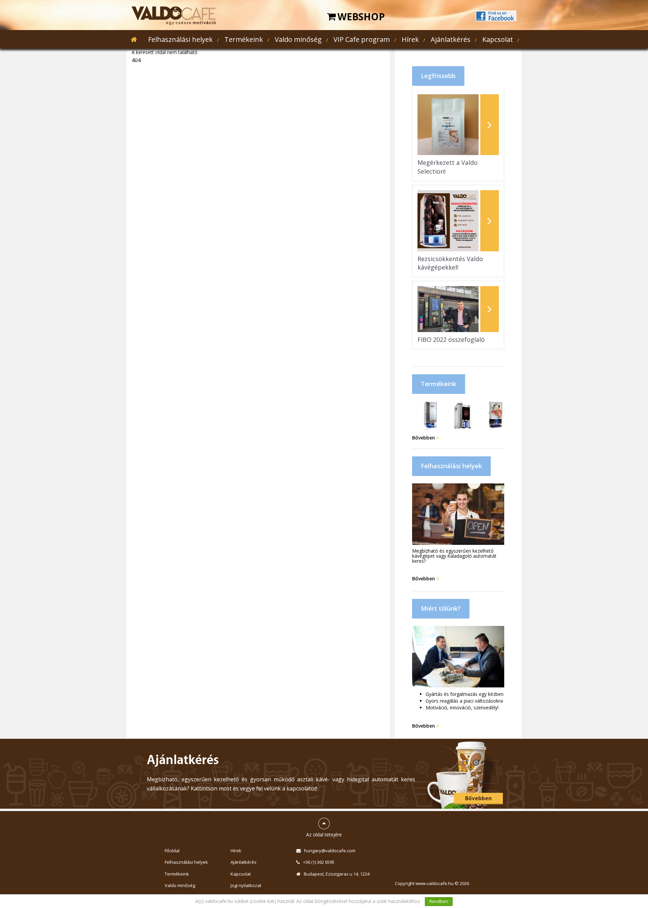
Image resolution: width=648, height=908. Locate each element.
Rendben (438, 901)
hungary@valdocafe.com (329, 851)
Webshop (361, 16)
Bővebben (425, 437)
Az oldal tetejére (324, 824)
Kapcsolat (497, 39)
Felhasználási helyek (180, 39)
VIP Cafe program (361, 39)
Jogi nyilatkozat (246, 885)
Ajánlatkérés (450, 39)
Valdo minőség (298, 39)
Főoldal (172, 851)
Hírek (410, 39)
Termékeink (243, 39)
